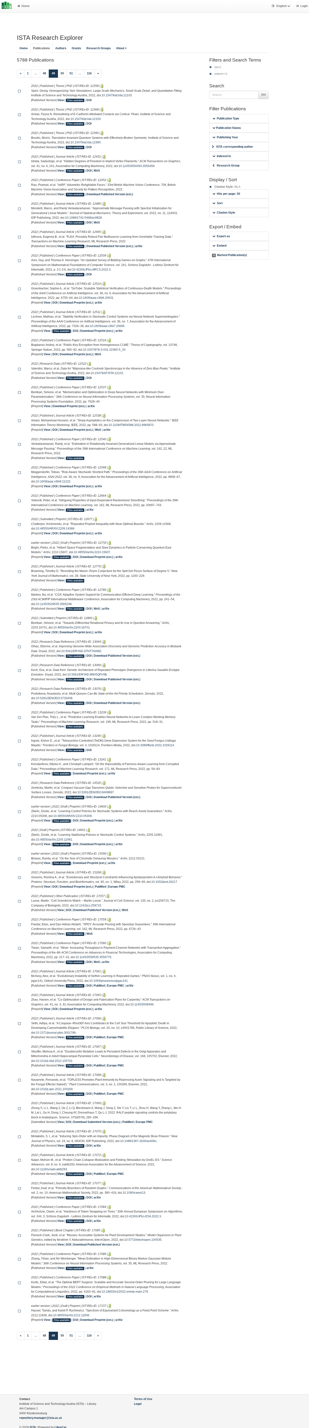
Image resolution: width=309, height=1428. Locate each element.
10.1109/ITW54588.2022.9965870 (131, 425)
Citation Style (226, 212)
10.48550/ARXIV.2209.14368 (55, 528)
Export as (223, 236)
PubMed (100, 886)
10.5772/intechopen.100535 (143, 1239)
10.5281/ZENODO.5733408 (54, 698)
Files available (75, 100)
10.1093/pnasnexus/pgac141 (108, 980)
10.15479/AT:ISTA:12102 (107, 373)
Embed (221, 245)
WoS (97, 170)
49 (55, 73)
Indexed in (224, 156)
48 (44, 73)
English (281, 6)
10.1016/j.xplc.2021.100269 (54, 1089)
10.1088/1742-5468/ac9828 (83, 217)
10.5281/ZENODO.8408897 (95, 792)
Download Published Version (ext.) (109, 194)
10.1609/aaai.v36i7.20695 (107, 326)
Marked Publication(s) (230, 255)
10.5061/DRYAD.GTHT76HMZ (81, 651)
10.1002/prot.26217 (164, 882)
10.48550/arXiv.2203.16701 (71, 627)
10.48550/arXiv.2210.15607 (92, 552)
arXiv (138, 246)
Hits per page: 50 (228, 193)
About (120, 48)
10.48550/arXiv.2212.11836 (71, 1315)
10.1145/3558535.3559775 (93, 957)
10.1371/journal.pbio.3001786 (56, 1032)
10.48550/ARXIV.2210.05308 (72, 816)
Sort (220, 203)
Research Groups (98, 48)
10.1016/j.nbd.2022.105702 (54, 1061)
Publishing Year (227, 137)
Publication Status (228, 128)
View (60, 100)
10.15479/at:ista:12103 (117, 95)
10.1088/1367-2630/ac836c (138, 1141)
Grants (76, 48)
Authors (60, 48)
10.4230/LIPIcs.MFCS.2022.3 (91, 269)
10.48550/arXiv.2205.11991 (54, 839)
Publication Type (228, 118)
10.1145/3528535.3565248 (54, 604)
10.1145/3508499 (142, 1004)
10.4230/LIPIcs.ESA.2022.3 (143, 1216)
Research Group (228, 165)
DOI (88, 100)
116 (89, 73)
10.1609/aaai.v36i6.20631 (96, 298)
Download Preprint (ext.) (76, 302)
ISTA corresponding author (234, 146)
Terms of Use (143, 1399)
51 (71, 73)
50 (62, 73)
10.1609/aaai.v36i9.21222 (53, 481)
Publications (41, 48)
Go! (263, 94)
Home (25, 6)
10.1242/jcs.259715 (88, 905)
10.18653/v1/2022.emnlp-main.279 (125, 1291)
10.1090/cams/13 (134, 1192)
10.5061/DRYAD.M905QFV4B (87, 674)
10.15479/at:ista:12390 (85, 142)
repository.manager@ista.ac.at (40, 1418)
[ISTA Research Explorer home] (7, 6)
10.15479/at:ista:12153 (85, 119)
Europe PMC (116, 886)
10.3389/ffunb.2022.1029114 (155, 745)
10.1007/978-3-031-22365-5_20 (104, 349)
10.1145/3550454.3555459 (136, 166)
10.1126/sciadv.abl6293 (51, 1169)
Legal (137, 1404)
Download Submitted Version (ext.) (96, 1122)
